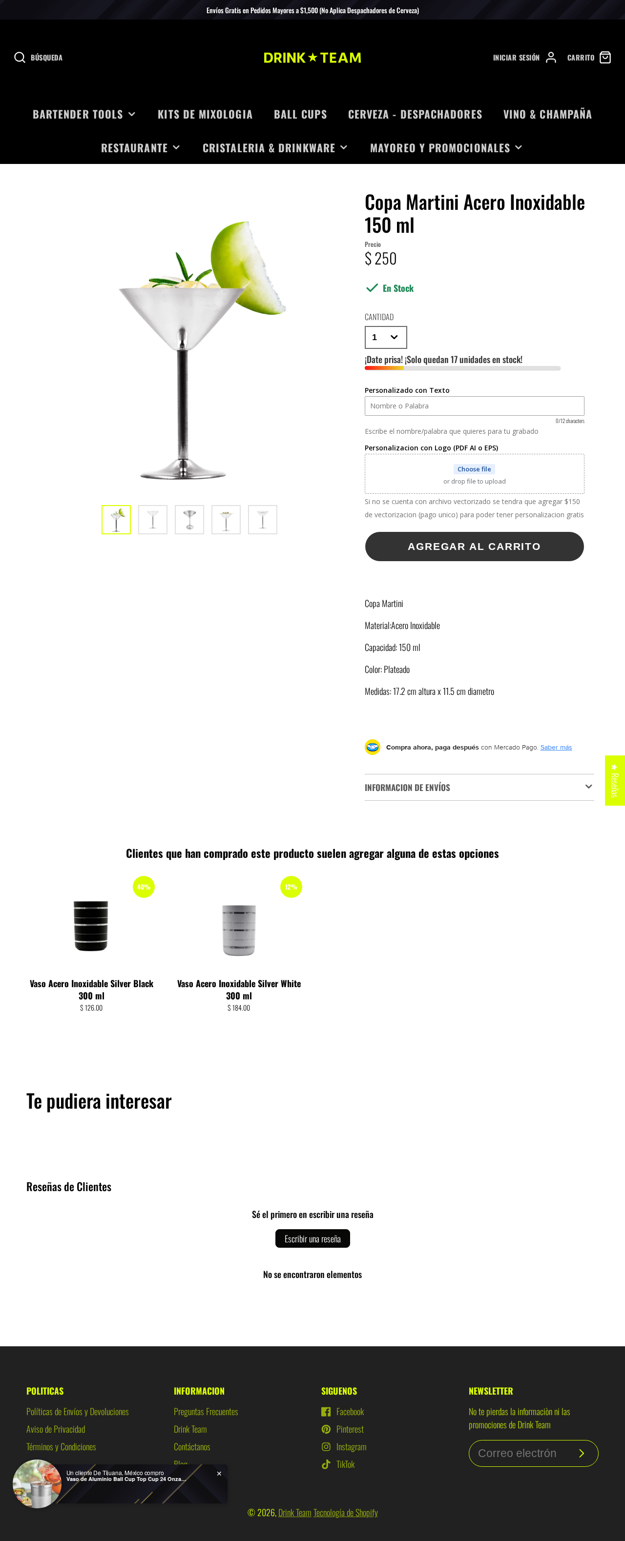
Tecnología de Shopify (345, 1512)
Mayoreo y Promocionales (440, 147)
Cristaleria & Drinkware (269, 147)
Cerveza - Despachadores (415, 114)
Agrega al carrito (91, 1026)
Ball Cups (300, 114)
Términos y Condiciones (61, 1446)
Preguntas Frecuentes (206, 1411)
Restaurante (134, 147)
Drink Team (190, 1428)
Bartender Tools (78, 114)
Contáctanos (192, 1446)
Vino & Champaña (547, 114)
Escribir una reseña (313, 1238)
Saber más (556, 747)
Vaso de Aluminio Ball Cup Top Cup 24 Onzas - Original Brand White (127, 1479)
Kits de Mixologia (205, 114)
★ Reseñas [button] (615, 780)
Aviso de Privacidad (55, 1428)
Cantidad (379, 317)
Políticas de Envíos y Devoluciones (77, 1411)
